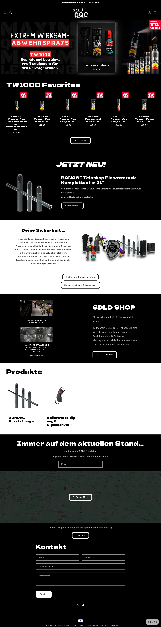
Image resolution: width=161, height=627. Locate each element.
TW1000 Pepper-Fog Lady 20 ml (68, 119)
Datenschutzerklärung (95, 625)
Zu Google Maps (80, 497)
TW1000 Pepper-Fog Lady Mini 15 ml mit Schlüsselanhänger (16, 122)
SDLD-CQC (52, 625)
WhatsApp (80, 535)
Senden (43, 594)
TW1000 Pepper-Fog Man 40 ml (42, 119)
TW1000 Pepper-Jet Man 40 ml (93, 119)
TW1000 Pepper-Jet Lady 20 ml (119, 119)
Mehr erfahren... (72, 206)
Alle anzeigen (80, 141)
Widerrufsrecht (79, 625)
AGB (107, 625)
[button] (5, 12)
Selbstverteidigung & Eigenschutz (80, 285)
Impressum (115, 625)
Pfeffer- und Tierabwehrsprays (80, 277)
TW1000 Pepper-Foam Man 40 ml (144, 119)
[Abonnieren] (99, 464)
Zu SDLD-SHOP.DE (104, 355)
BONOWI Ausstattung (20, 419)
